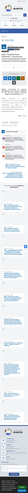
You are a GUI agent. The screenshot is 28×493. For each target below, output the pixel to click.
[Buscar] (24, 15)
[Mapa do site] (18, 21)
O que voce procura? (7, 15)
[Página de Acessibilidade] (20, 21)
